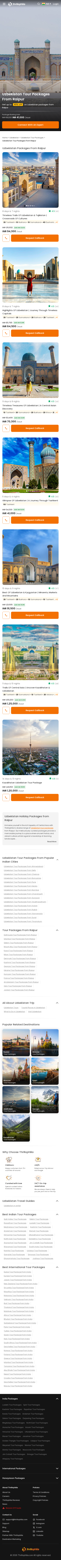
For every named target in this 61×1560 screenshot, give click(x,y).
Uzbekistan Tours (11, 1007)
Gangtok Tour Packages (14, 1254)
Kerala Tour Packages (11, 1414)
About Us (6, 1492)
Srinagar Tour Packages (38, 1254)
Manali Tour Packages (39, 1231)
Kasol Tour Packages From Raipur (18, 950)
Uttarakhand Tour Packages (41, 1235)
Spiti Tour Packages (31, 1405)
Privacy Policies (39, 1496)
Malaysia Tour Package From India (19, 1295)
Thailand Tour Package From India (19, 1307)
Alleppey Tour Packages (12, 1459)
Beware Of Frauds (13, 1508)
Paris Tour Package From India (17, 1327)
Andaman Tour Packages (15, 1231)
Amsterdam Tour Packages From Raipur (21, 982)
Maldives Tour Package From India (19, 1311)
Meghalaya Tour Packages (15, 1227)
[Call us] (6, 238)
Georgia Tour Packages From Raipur (19, 966)
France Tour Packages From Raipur (19, 978)
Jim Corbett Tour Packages (41, 1243)
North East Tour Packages (15, 1239)
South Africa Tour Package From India (20, 1342)
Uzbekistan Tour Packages (32, 137)
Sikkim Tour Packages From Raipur (19, 943)
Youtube (39, 1535)
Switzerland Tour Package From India (20, 1323)
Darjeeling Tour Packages (40, 1239)
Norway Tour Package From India (18, 1350)
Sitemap (5, 1531)
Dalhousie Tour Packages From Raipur (20, 935)
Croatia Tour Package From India (18, 1378)
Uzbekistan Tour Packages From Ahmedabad (23, 866)
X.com (39, 1527)
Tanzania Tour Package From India (19, 1366)
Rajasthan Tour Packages (15, 1223)
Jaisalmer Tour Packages (33, 1436)
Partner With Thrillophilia (12, 1535)
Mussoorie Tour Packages (34, 1450)
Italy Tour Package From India (17, 1339)
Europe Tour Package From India (18, 1276)
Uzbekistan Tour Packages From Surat (20, 917)
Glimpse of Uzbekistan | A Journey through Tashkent (30, 500)
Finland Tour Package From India (18, 1354)
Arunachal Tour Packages (15, 1243)
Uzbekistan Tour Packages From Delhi (20, 870)
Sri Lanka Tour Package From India (19, 1287)
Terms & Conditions (41, 1492)
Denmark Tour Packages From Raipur (20, 958)
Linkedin (39, 1531)
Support (5, 1523)
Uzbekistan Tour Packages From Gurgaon (22, 898)
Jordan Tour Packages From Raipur (19, 990)
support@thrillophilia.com (16, 1519)
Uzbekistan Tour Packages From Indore (20, 906)
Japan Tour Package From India (18, 1280)
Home (5, 137)
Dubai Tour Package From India (17, 1272)
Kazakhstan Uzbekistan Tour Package (22, 782)
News (4, 1504)
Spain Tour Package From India (17, 1335)
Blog (4, 1527)
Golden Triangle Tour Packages (15, 1441)
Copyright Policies (40, 1500)
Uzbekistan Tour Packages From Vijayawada (23, 913)
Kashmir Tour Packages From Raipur (19, 962)
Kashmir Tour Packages (40, 1227)
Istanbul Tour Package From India (18, 1362)
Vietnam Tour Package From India (18, 1299)
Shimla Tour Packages (11, 1450)
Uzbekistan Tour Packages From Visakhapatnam (25, 902)
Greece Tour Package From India (18, 1358)
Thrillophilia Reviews (11, 1500)
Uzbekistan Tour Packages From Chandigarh (23, 894)
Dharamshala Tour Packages (17, 1258)
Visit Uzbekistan (34, 1011)
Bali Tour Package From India (16, 1303)
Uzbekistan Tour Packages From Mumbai (21, 890)
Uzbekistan (14, 137)
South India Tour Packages (40, 1246)
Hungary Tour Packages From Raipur (20, 974)
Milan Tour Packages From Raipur (18, 954)
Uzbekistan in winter (12, 1205)
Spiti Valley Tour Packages (15, 1219)
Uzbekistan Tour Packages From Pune (20, 882)
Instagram (40, 1523)
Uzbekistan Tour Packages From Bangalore (22, 878)
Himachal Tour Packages (15, 1235)
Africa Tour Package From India (17, 1315)
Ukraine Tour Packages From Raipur (19, 970)
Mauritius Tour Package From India (19, 1291)
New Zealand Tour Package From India (20, 1284)
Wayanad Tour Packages (15, 1246)
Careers (5, 1496)
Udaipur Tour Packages (37, 1250)
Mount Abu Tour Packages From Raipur (20, 946)
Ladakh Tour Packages (39, 1223)
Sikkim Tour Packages (39, 1219)
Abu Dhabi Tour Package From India (19, 1370)
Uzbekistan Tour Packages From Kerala (20, 886)
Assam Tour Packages (34, 1427)
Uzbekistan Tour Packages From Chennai (21, 874)
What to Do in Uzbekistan (14, 1011)
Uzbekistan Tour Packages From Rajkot (20, 909)
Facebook (40, 1519)
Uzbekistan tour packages (42, 828)
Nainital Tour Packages (14, 1250)
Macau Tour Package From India (18, 1386)
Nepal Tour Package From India (17, 1374)
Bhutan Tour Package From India (18, 1319)
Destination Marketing (11, 1539)
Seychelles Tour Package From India (19, 1346)
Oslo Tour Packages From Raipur (18, 986)
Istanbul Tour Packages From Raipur (19, 939)
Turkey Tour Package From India (17, 1331)
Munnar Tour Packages (34, 1445)
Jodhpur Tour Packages (42, 1258)
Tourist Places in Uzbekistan (33, 1007)
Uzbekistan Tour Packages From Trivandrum (23, 921)
